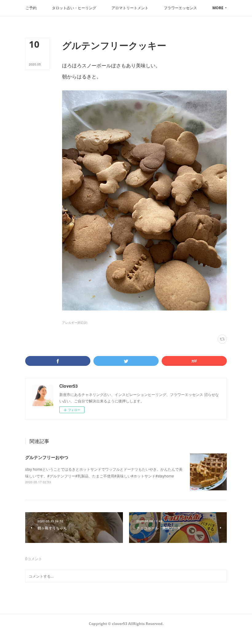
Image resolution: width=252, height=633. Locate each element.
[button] (31, 8)
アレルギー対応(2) (74, 322)
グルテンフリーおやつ (46, 457)
